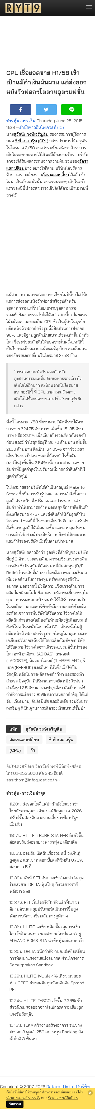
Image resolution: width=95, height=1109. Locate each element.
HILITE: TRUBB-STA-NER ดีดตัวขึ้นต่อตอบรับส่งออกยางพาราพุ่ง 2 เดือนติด (47, 839)
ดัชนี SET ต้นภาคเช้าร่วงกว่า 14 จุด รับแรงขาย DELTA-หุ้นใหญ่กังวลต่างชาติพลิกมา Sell (47, 884)
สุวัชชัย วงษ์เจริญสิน (31, 134)
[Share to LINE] (71, 109)
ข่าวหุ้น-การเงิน (21, 120)
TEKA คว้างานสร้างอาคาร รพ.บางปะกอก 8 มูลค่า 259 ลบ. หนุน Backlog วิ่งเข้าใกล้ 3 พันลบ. (46, 1031)
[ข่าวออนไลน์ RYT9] (21, 8)
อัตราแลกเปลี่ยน (55, 174)
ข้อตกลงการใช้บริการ (63, 1098)
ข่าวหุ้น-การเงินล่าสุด (25, 793)
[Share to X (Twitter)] (46, 109)
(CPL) (43, 140)
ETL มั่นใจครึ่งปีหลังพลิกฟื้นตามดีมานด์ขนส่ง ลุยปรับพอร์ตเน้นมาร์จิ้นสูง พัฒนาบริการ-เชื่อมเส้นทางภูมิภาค (44, 909)
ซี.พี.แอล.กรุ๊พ (26, 140)
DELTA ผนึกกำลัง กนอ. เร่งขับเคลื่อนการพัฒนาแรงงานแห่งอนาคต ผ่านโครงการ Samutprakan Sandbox (47, 958)
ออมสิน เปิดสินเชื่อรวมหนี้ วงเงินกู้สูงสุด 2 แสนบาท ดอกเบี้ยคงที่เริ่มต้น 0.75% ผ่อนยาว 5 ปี (46, 859)
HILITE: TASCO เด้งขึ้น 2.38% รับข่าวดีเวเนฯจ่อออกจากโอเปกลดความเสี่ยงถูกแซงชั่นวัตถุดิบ (46, 1007)
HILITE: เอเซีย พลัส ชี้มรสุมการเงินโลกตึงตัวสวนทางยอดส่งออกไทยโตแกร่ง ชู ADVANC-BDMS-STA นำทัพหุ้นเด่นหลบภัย (47, 933)
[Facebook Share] (20, 109)
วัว (32, 750)
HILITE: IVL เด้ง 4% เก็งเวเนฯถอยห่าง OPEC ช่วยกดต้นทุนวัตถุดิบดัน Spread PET (47, 982)
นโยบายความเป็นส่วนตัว (23, 1098)
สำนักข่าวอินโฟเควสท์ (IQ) (41, 127)
